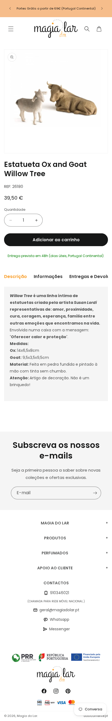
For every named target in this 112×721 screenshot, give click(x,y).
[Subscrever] (95, 493)
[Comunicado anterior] (10, 8)
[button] (11, 29)
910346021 (59, 592)
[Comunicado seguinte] (102, 8)
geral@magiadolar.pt (59, 610)
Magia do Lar (27, 716)
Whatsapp (59, 619)
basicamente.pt (96, 716)
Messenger (59, 629)
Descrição (15, 276)
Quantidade (15, 209)
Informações (48, 276)
